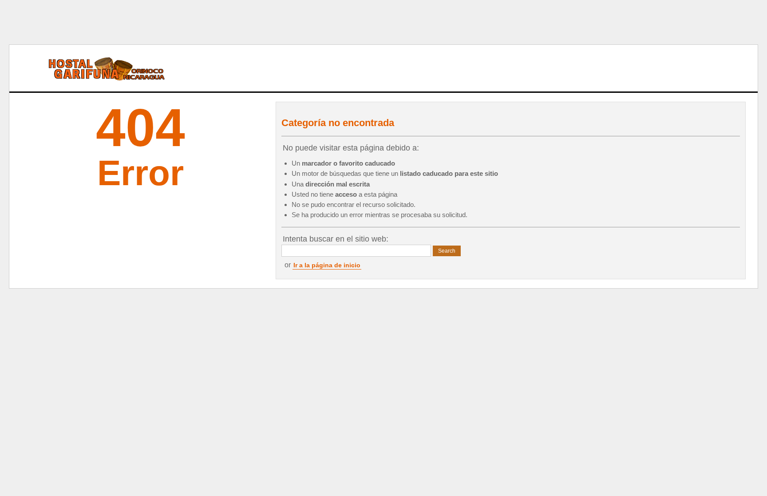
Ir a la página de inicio (326, 265)
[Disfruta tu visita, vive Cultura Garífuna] (95, 68)
